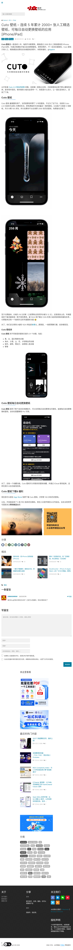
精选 (30, 873)
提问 (27, 908)
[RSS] (58, 902)
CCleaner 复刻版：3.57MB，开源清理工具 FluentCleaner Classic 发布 (43, 784)
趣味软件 (37, 877)
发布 (27, 897)
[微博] (67, 897)
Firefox (46, 846)
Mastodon (65, 909)
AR (40, 842)
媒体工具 (37, 859)
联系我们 (4, 899)
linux (46, 849)
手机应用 (40, 863)
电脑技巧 (29, 870)
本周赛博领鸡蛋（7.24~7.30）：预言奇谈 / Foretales (42, 755)
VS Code (41, 852)
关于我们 (4, 897)
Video (30, 852)
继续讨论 (4, 901)
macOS (23, 852)
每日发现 (46, 866)
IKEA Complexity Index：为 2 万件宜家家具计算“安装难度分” (42, 770)
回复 (70, 596)
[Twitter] (53, 902)
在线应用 (29, 859)
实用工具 (24, 863)
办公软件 (47, 856)
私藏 (42, 870)
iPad (6, 39)
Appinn (52, 50)
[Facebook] (53, 897)
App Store (18, 497)
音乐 (48, 877)
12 (60, 561)
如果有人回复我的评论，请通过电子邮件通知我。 (20, 656)
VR (35, 852)
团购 (22, 859)
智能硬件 (30, 866)
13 (24, 561)
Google (23, 849)
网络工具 (45, 873)
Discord (60, 911)
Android (23, 842)
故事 (33, 325)
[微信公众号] (63, 897)
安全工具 (45, 859)
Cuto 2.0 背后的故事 (17, 87)
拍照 (46, 863)
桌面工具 (38, 866)
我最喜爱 (32, 863)
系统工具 (37, 873)
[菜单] (2, 3)
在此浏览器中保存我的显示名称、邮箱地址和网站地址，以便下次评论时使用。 (29, 659)
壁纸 (5, 585)
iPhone (11, 39)
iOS (3, 39)
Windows (24, 856)
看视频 (36, 870)
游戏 (22, 870)
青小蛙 (29, 39)
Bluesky (53, 911)
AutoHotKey (25, 846)
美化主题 (24, 877)
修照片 (39, 856)
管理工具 (24, 873)
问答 (43, 877)
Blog (32, 846)
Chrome (39, 846)
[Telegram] (58, 897)
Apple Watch (33, 842)
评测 (30, 877)
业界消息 (32, 856)
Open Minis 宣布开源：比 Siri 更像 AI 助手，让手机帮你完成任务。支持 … (42, 799)
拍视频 (23, 866)
